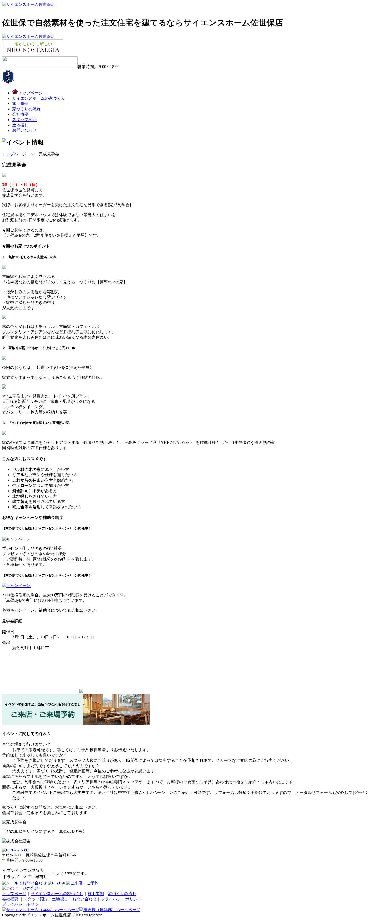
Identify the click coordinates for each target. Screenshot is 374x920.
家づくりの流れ (122, 893)
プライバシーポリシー (121, 899)
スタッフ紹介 (24, 119)
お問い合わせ (84, 899)
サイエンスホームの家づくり (57, 893)
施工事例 (96, 893)
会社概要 (10, 899)
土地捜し (60, 899)
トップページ (14, 154)
